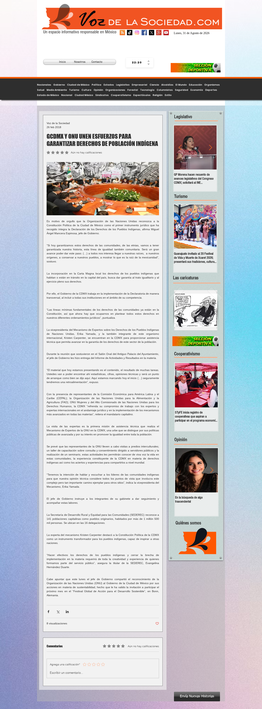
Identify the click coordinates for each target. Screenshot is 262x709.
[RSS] (122, 32)
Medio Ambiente (57, 89)
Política (96, 84)
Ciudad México (84, 95)
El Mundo (181, 84)
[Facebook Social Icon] (144, 32)
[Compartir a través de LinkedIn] (67, 611)
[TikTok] (129, 32)
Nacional (66, 95)
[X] (151, 32)
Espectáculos (141, 95)
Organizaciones (115, 89)
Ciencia (154, 84)
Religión (157, 95)
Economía (196, 89)
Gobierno (59, 84)
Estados (109, 84)
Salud (40, 89)
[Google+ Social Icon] (158, 32)
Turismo (74, 89)
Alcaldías (167, 84)
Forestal (132, 89)
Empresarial (139, 84)
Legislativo (122, 84)
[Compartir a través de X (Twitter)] (58, 611)
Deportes (211, 89)
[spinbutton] (137, 62)
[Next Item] (210, 148)
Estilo (168, 95)
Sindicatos (102, 95)
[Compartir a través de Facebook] (48, 611)
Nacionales (44, 84)
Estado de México (48, 95)
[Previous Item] (180, 148)
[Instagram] (137, 32)
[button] (195, 310)
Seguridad (181, 89)
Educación (195, 84)
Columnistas (165, 89)
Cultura (86, 89)
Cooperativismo (121, 95)
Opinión (98, 89)
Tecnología (147, 89)
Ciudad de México (78, 84)
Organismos (212, 84)
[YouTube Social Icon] (166, 32)
